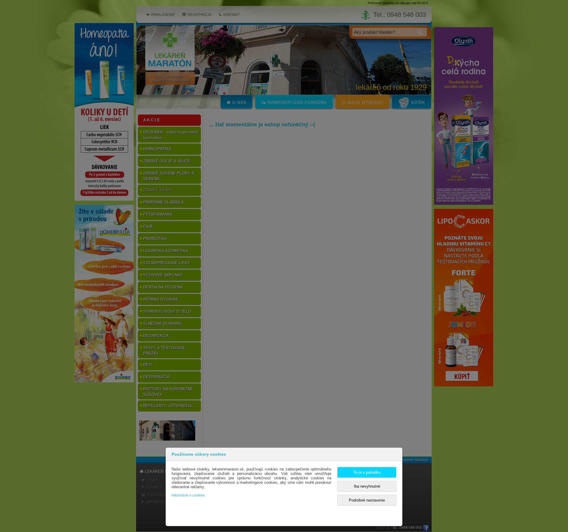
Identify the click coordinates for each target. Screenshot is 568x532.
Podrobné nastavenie (367, 500)
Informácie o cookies (188, 495)
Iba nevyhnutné (367, 486)
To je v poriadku (366, 472)
